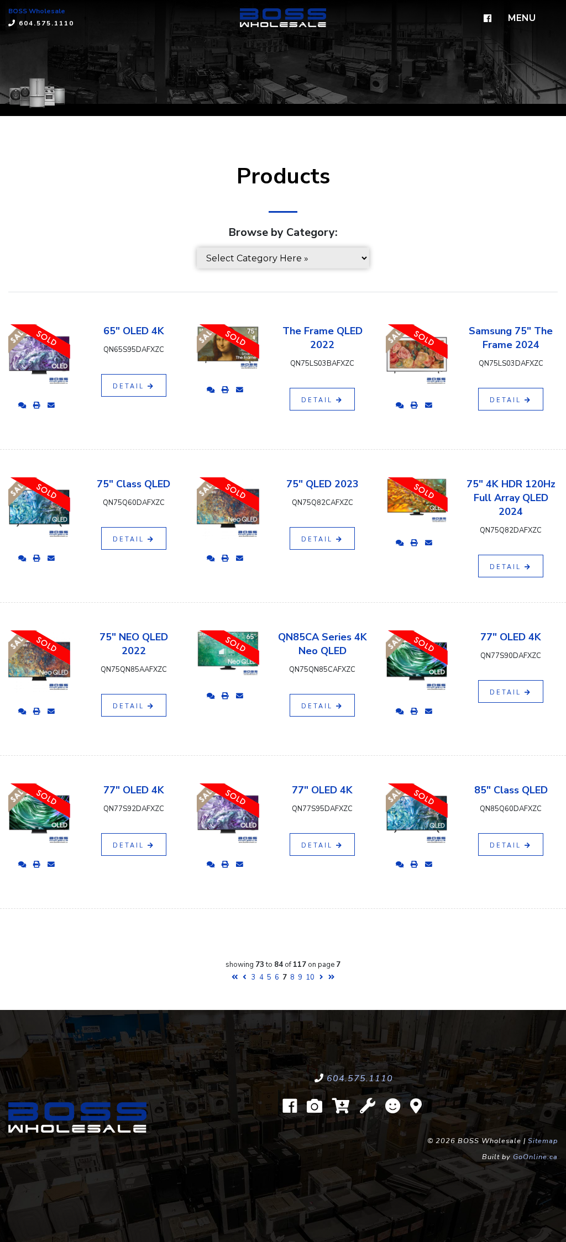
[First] (235, 977)
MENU (522, 18)
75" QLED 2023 (322, 484)
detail (130, 386)
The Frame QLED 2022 (322, 337)
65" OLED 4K (133, 331)
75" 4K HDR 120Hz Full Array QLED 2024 (511, 497)
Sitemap (543, 1141)
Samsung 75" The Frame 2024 (511, 337)
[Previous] (245, 977)
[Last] (331, 977)
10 (310, 977)
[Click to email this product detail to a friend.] (51, 406)
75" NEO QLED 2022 (133, 643)
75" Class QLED (133, 484)
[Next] (321, 977)
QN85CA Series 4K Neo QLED (322, 643)
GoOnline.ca (535, 1157)
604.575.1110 (360, 1078)
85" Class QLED (511, 790)
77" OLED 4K (510, 637)
